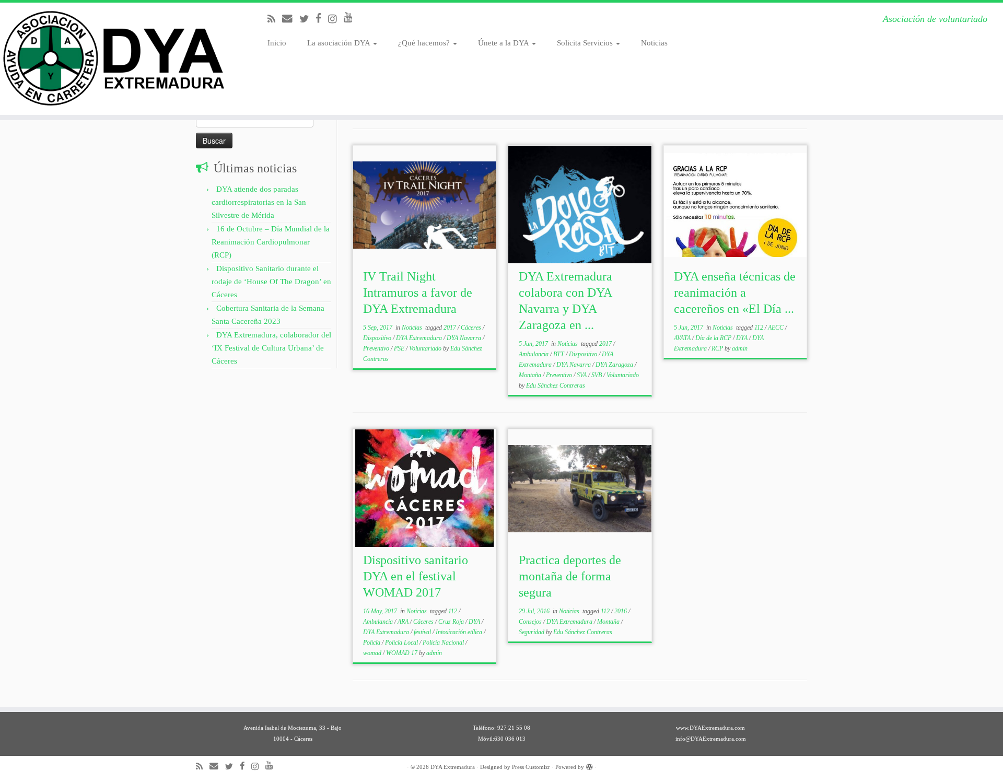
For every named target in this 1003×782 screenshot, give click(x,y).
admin (740, 348)
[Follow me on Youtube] (351, 17)
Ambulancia (534, 354)
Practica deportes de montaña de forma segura (570, 576)
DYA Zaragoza (615, 364)
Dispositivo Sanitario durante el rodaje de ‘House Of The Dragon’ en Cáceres (271, 281)
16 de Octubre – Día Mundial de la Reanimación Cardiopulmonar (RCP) (271, 242)
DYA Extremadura (420, 338)
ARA (404, 621)
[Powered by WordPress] (589, 765)
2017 (451, 327)
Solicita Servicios (586, 43)
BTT (559, 354)
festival (423, 632)
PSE (400, 348)
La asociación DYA (339, 43)
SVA (582, 375)
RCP (718, 348)
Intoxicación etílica (460, 632)
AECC (776, 327)
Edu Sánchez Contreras (555, 385)
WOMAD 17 (402, 653)
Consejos (531, 621)
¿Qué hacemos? (425, 43)
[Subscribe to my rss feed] (274, 19)
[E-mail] (290, 18)
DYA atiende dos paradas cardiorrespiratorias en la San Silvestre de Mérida (259, 202)
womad (373, 653)
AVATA (683, 338)
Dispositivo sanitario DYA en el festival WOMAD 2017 (415, 576)
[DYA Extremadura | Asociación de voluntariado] (115, 59)
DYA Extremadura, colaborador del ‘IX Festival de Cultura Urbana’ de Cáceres (271, 348)
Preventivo (377, 348)
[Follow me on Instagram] (336, 19)
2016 (621, 611)
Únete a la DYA (504, 43)
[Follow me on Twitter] (307, 19)
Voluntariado (426, 348)
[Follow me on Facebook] (322, 18)
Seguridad (532, 632)
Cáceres (472, 327)
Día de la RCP (714, 338)
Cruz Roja (451, 621)
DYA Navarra (465, 338)
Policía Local (402, 642)
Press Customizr (531, 767)
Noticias (654, 43)
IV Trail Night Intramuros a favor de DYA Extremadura (417, 293)
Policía (372, 642)
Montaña (531, 375)
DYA (742, 338)
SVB (597, 375)
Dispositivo (378, 338)
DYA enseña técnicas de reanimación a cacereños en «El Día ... (735, 293)
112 (759, 327)
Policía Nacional (444, 642)
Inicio (276, 43)
